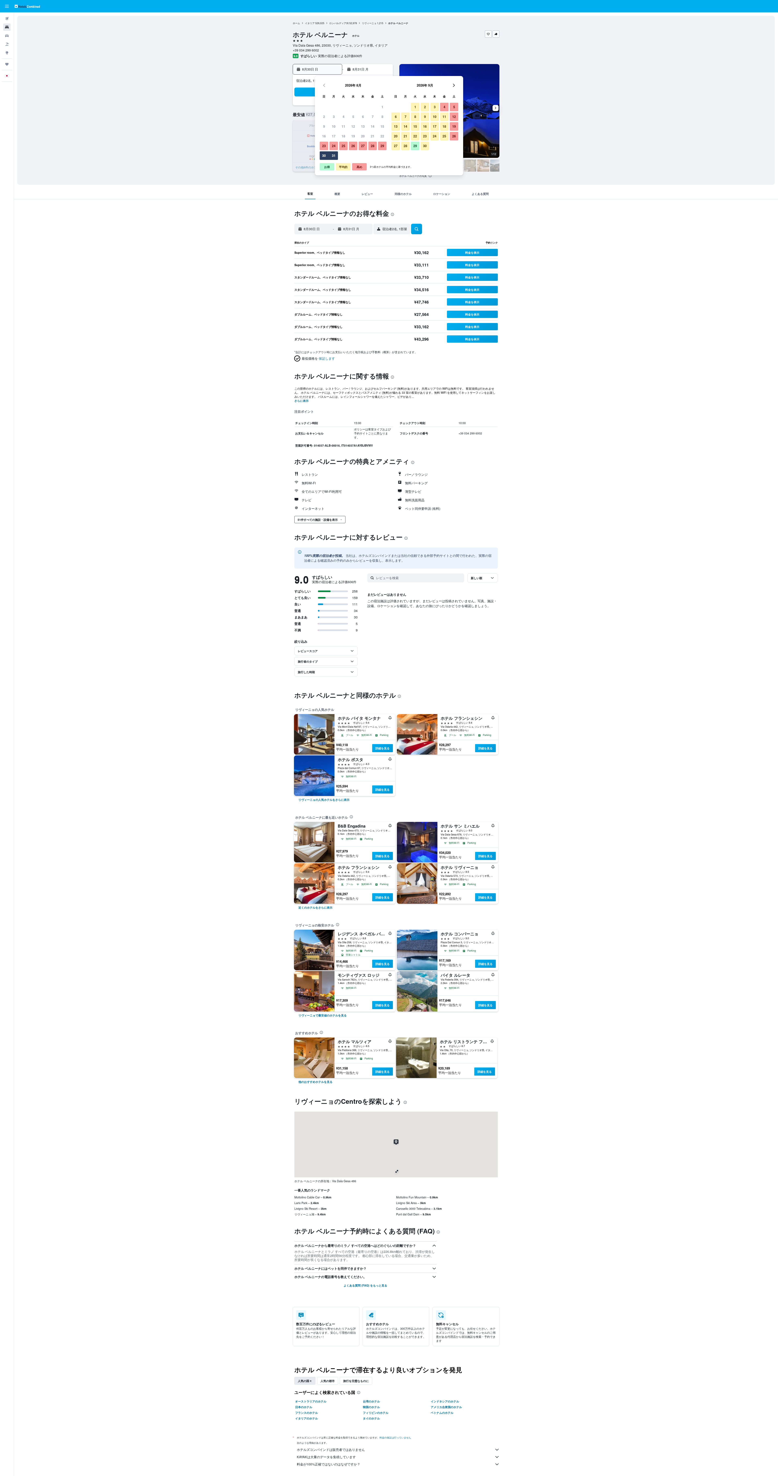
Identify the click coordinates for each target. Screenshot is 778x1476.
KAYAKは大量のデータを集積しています (326, 1457)
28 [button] (372, 145)
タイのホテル (371, 1418)
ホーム (296, 23)
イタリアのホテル (306, 1418)
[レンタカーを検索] (7, 36)
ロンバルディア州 (339, 23)
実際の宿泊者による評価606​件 (340, 55)
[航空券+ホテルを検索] (7, 44)
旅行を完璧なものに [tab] (356, 1381)
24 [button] (334, 145)
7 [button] (373, 116)
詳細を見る (382, 748)
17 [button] (334, 136)
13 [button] (363, 126)
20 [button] (363, 136)
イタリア (310, 23)
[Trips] (7, 64)
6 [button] (363, 116)
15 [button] (382, 126)
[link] (324, 800)
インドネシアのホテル (445, 1401)
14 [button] (372, 126)
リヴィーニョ (369, 23)
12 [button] (353, 126)
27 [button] (363, 145)
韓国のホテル (371, 1407)
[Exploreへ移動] (7, 53)
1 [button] (382, 107)
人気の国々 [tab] (305, 1381)
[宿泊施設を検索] (7, 27)
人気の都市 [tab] (328, 1381)
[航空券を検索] (7, 19)
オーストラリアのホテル (310, 1401)
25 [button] (343, 145)
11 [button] (343, 126)
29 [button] (382, 145)
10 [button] (334, 126)
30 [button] (324, 155)
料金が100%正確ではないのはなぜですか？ (328, 1464)
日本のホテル (303, 1407)
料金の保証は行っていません (395, 1437)
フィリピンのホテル (375, 1413)
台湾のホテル (371, 1401)
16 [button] (324, 136)
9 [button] (324, 126)
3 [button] (334, 116)
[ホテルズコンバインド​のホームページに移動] (27, 6)
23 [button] (324, 145)
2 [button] (324, 116)
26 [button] (353, 145)
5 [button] (353, 116)
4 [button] (343, 116)
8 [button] (382, 116)
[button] (6, 6)
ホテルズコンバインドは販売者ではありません (331, 1449)
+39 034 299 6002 (306, 50)
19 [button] (353, 136)
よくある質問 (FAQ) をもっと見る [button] (365, 1285)
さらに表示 (301, 401)
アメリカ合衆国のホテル (446, 1407)
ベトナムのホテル (442, 1413)
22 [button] (382, 136)
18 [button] (343, 136)
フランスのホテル (306, 1413)
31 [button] (334, 155)
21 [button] (372, 136)
